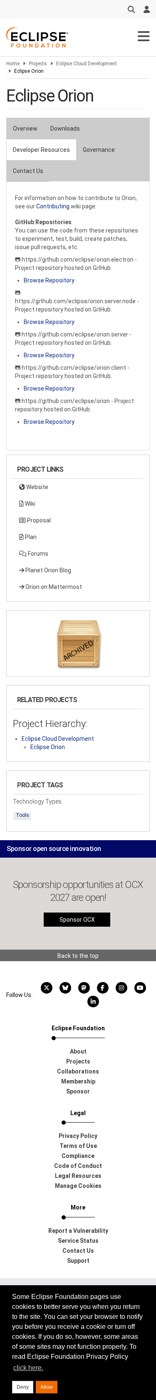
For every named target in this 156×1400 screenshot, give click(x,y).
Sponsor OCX (77, 919)
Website (36, 487)
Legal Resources (78, 1175)
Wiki (29, 503)
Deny (23, 1387)
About (78, 1051)
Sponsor (78, 1091)
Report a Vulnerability (78, 1230)
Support (78, 1260)
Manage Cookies (78, 1185)
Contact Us (28, 171)
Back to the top (78, 955)
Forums (37, 553)
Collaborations (78, 1071)
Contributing (52, 206)
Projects (38, 64)
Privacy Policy (78, 1136)
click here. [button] (28, 1367)
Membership (78, 1081)
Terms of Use (78, 1146)
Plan (30, 537)
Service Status (78, 1240)
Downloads (65, 128)
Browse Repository (49, 280)
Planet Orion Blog (47, 570)
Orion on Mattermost (53, 587)
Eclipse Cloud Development (86, 64)
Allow (46, 1387)
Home (13, 64)
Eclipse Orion (47, 747)
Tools (22, 815)
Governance (99, 149)
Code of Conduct (78, 1166)
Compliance (78, 1156)
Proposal (38, 520)
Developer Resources (41, 149)
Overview (25, 128)
